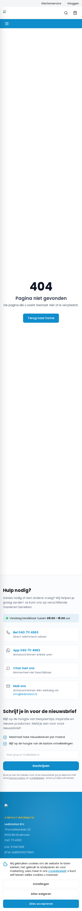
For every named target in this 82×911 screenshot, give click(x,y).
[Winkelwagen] (75, 13)
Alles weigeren (41, 894)
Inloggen (73, 3)
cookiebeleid (37, 778)
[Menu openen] (7, 23)
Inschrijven (41, 766)
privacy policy (17, 778)
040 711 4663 (13, 840)
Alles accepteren (41, 904)
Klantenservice (51, 3)
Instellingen (41, 884)
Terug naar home (41, 318)
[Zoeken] (66, 13)
